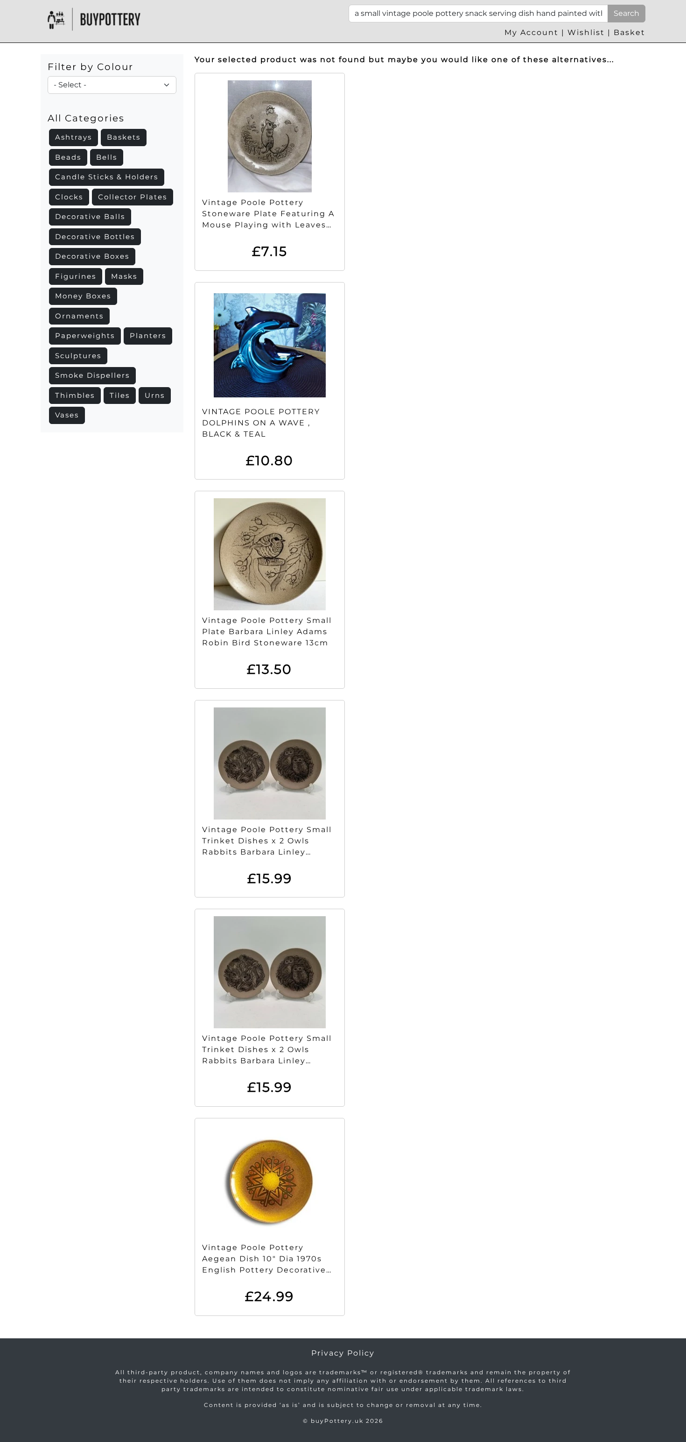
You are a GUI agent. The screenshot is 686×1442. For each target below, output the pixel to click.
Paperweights (85, 335)
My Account (531, 32)
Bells (106, 157)
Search (626, 13)
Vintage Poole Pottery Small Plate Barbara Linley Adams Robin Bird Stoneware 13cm (267, 631)
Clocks (69, 196)
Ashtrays (73, 137)
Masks (124, 276)
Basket (629, 32)
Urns (155, 395)
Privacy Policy (343, 1353)
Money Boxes (83, 295)
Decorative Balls (90, 216)
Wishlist (586, 32)
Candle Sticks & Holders (106, 176)
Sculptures (78, 355)
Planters (148, 335)
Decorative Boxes (92, 256)
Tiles (120, 395)
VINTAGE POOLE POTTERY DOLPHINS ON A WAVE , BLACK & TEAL (261, 422)
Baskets (123, 137)
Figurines (75, 276)
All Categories (86, 118)
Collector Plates (132, 196)
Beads (68, 157)
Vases (67, 414)
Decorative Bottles (95, 236)
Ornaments (79, 315)
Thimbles (75, 395)
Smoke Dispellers (92, 375)
